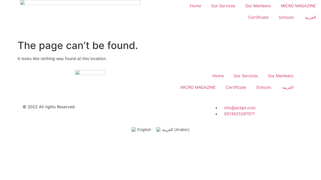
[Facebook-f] (136, 111)
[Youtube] (150, 111)
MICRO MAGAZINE (298, 5)
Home (195, 5)
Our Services (223, 5)
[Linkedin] (122, 111)
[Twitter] (163, 111)
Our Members (258, 5)
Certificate (258, 17)
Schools (286, 17)
